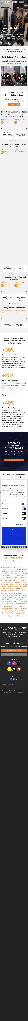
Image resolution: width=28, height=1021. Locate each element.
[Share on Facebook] (11, 679)
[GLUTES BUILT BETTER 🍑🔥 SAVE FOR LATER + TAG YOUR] (7, 611)
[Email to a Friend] (17, 679)
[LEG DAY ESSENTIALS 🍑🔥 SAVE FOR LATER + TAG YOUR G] (20, 611)
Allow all (14, 530)
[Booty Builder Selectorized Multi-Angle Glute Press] (7, 124)
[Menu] (26, 2)
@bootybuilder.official (14, 558)
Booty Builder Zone (16, 60)
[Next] (26, 128)
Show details (19, 524)
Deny (14, 542)
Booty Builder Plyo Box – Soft (20, 325)
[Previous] (1, 128)
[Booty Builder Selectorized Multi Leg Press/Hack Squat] (21, 124)
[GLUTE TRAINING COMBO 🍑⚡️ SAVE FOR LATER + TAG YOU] (7, 598)
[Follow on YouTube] (19, 669)
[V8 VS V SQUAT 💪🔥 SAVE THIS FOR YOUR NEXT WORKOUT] (20, 585)
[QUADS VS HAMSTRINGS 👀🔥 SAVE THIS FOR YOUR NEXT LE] (20, 573)
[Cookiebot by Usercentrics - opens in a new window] (19, 477)
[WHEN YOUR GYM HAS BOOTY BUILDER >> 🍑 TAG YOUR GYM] (7, 573)
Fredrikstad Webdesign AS (17, 692)
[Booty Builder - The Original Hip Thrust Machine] (9, 2)
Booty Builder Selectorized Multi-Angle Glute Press (7, 134)
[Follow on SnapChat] (9, 669)
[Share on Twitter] (14, 679)
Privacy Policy (23, 684)
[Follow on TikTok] (18, 663)
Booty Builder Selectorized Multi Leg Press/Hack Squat (20, 135)
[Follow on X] (14, 669)
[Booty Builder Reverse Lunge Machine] (7, 207)
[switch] (24, 508)
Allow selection (14, 536)
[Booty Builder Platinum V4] (21, 207)
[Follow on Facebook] (9, 663)
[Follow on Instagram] (14, 663)
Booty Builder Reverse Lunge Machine (7, 268)
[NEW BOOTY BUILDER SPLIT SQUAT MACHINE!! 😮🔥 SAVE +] (7, 585)
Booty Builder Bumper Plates (7, 325)
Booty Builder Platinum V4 (21, 267)
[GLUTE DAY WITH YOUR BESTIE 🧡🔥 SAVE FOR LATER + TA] (20, 598)
